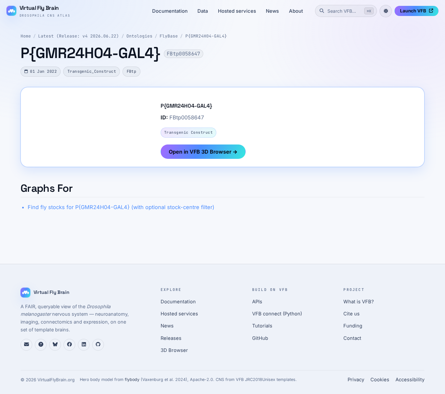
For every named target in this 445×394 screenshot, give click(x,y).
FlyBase (169, 36)
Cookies (379, 380)
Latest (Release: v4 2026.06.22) (78, 36)
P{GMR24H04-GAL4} (206, 36)
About (296, 11)
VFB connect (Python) (277, 314)
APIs (257, 302)
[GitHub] (98, 345)
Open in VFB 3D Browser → (203, 151)
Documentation (170, 11)
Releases (171, 338)
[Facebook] (69, 345)
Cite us (351, 314)
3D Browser (174, 350)
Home (26, 36)
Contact (352, 338)
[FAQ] (41, 345)
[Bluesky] (55, 345)
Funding (352, 326)
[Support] (26, 345)
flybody (132, 379)
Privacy (356, 380)
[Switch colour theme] (386, 11)
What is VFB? (358, 302)
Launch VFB (413, 10)
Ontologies (139, 36)
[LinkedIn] (84, 345)
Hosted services (237, 11)
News (272, 11)
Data (202, 11)
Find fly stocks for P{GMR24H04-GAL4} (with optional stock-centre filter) (121, 207)
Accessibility (409, 380)
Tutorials (262, 326)
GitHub (260, 338)
